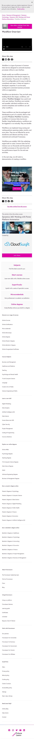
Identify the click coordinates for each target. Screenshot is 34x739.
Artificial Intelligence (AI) (8, 412)
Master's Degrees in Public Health (10, 508)
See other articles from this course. (19, 26)
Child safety (5, 709)
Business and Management (9, 362)
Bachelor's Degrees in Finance (9, 549)
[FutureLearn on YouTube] (20, 730)
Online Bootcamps (7, 332)
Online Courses (6, 320)
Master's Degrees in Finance (9, 512)
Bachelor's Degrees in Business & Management (14, 558)
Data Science (5, 416)
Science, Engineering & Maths (9, 391)
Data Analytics (6, 408)
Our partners (5, 633)
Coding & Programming (8, 432)
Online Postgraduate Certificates (10, 349)
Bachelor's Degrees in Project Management (13, 553)
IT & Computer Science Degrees (10, 462)
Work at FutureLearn (7, 579)
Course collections (7, 437)
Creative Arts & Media (7, 387)
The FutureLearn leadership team (10, 575)
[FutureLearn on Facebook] (9, 730)
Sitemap (4, 692)
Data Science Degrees (7, 466)
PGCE (3, 470)
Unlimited (4, 616)
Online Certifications (7, 324)
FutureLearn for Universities (9, 637)
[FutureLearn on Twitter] (16, 730)
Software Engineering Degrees (10, 474)
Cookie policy (5, 679)
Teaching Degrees (6, 458)
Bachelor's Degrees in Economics (10, 545)
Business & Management (13, 15)
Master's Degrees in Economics (10, 516)
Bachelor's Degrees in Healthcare (10, 533)
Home (3, 15)
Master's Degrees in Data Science (10, 499)
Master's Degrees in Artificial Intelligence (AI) (13, 520)
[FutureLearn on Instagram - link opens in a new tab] (13, 730)
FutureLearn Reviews (7, 604)
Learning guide (6, 608)
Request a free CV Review (8, 621)
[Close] (32, 2)
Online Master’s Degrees (8, 341)
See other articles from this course (17, 206)
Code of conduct (6, 683)
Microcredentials (6, 328)
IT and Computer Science (8, 378)
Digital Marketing (6, 403)
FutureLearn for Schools (8, 650)
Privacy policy (5, 671)
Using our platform (7, 600)
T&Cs (3, 667)
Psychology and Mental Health (10, 374)
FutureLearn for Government (9, 646)
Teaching (4, 370)
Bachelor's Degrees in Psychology (10, 537)
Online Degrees (6, 337)
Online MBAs (5, 449)
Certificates (5, 612)
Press (3, 583)
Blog (3, 587)
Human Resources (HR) (8, 420)
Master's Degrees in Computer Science (12, 495)
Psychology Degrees (7, 453)
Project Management (7, 428)
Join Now (17, 255)
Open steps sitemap (7, 696)
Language (4, 382)
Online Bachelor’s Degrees (9, 345)
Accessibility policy (7, 687)
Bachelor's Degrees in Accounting (10, 541)
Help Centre (5, 713)
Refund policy (5, 675)
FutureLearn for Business (8, 642)
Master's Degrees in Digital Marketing (11, 503)
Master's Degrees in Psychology (10, 491)
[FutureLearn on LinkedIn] (24, 730)
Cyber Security (6, 424)
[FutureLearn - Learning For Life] (17, 734)
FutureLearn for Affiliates (8, 654)
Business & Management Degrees (10, 478)
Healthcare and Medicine (8, 366)
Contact (4, 717)
